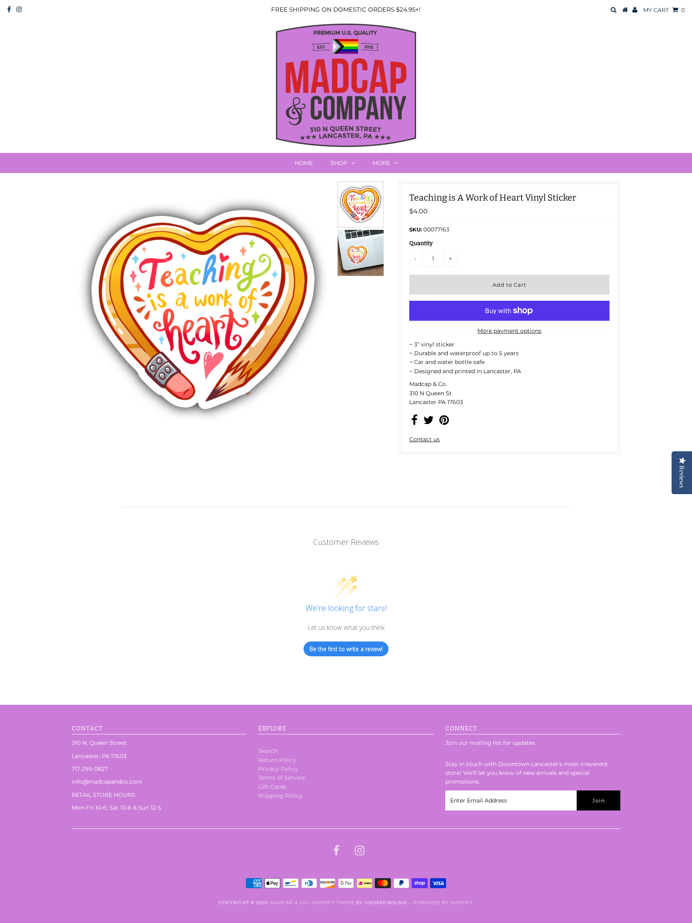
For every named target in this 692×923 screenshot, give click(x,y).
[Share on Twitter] (428, 422)
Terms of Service (281, 777)
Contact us (424, 439)
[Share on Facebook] (414, 422)
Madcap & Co (288, 902)
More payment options (509, 330)
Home (304, 163)
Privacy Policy (278, 768)
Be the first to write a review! (346, 649)
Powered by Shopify (443, 902)
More (381, 163)
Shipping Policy (280, 795)
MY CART (664, 10)
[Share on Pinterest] (444, 422)
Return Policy (277, 760)
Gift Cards (272, 786)
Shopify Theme (333, 902)
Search (268, 750)
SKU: (415, 229)
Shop (338, 163)
